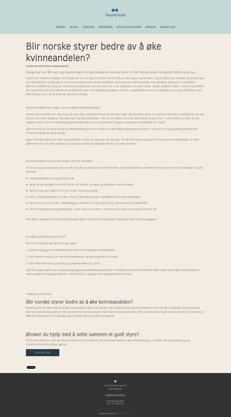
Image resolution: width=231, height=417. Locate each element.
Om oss (74, 27)
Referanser (105, 27)
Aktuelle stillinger (129, 27)
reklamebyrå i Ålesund (124, 413)
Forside (60, 27)
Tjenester (88, 27)
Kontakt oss (167, 27)
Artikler (150, 27)
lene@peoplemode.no (115, 394)
